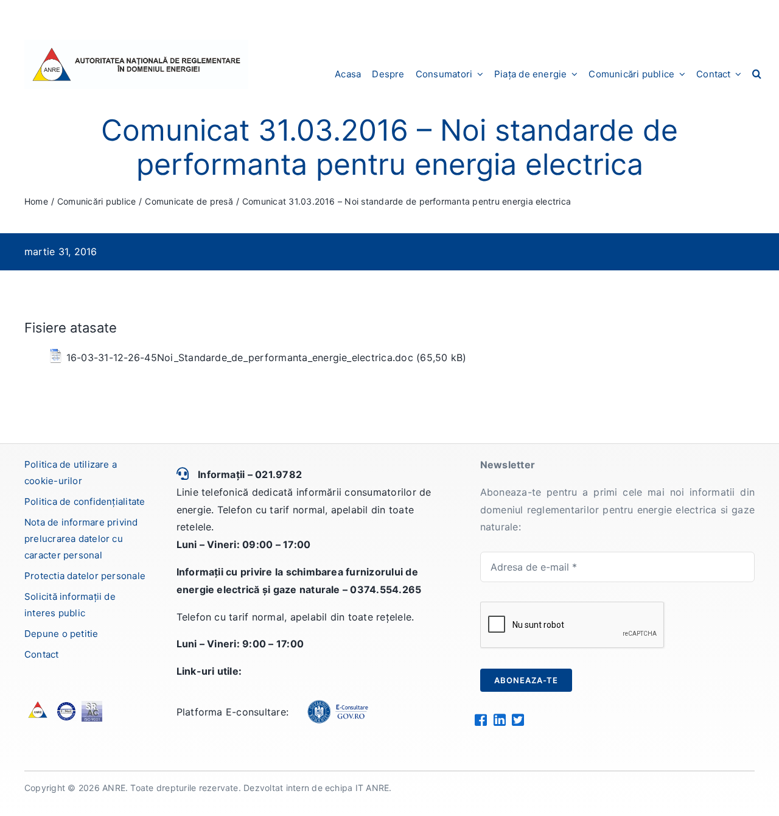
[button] (757, 73)
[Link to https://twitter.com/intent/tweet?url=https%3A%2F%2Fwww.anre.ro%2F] (517, 720)
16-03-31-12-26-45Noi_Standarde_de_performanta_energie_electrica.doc (239, 357)
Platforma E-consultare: (232, 712)
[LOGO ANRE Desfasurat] (136, 44)
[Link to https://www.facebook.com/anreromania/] (480, 720)
